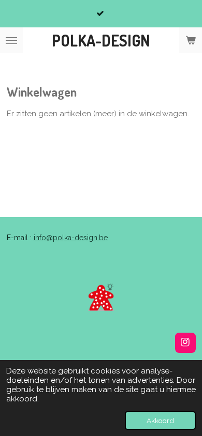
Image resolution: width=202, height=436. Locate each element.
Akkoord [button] (160, 420)
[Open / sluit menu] (11, 40)
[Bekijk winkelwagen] (190, 40)
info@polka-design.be (71, 237)
